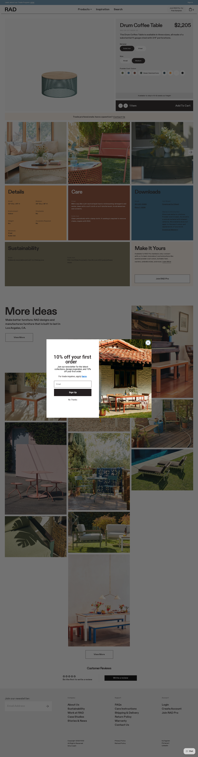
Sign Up (73, 392)
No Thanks (72, 399)
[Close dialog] (148, 342)
